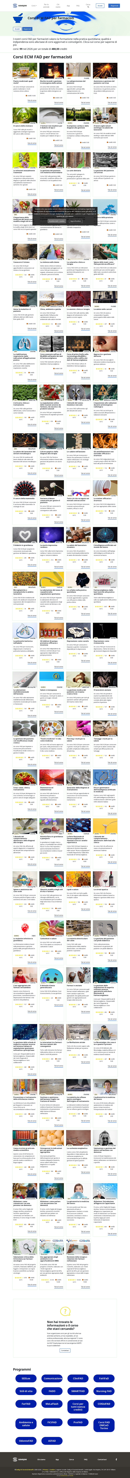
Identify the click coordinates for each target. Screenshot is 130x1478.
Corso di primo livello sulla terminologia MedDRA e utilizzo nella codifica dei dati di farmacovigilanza (77, 357)
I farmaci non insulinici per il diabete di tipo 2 (51, 127)
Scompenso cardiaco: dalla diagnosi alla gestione (78, 127)
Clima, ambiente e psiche (50, 309)
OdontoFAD (26, 1440)
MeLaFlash (52, 1403)
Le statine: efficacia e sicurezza (102, 499)
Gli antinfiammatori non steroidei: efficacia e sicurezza (104, 454)
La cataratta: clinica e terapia (76, 263)
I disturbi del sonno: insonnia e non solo (75, 404)
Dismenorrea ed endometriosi (46, 789)
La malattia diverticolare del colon (77, 940)
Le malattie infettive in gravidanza (23, 940)
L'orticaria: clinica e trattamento (21, 404)
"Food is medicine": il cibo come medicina (50, 740)
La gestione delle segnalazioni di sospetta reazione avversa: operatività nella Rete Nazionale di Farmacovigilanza (104, 990)
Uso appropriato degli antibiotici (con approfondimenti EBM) (49, 1259)
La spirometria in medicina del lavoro (78, 1202)
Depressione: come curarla (78, 641)
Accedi (100, 6)
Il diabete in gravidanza (23, 545)
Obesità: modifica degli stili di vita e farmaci (51, 890)
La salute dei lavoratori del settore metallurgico (24, 453)
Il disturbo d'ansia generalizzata (47, 986)
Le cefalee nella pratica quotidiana (76, 591)
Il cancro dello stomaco (23, 126)
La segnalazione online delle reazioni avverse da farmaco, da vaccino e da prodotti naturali (50, 406)
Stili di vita (26, 1391)
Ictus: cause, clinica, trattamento (21, 789)
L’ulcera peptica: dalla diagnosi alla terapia (49, 453)
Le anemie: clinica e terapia (78, 309)
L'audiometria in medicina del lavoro (104, 1098)
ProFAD (78, 1422)
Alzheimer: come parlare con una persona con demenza (50, 1203)
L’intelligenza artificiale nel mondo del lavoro (105, 546)
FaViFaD (104, 1378)
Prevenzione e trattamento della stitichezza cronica (24, 1098)
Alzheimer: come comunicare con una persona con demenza (22, 1203)
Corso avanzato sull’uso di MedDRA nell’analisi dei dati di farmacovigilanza (51, 356)
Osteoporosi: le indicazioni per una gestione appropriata (51, 1150)
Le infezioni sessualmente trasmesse (24, 172)
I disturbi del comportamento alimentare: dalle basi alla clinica (104, 839)
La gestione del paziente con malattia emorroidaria (51, 172)
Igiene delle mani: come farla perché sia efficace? (104, 263)
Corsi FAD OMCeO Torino (104, 1425)
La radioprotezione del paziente (76, 82)
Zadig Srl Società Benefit (25, 1470)
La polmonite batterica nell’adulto (22, 642)
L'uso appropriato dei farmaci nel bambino (22, 986)
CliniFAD (78, 1378)
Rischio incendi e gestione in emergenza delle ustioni (51, 82)
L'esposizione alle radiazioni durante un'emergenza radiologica (105, 405)
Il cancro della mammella (23, 498)
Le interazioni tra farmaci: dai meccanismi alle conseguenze (51, 1044)
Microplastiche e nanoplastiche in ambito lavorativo (23, 592)
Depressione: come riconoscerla (101, 642)
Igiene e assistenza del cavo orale (22, 890)
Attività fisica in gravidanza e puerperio (51, 837)
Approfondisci (75, 221)
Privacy (45, 1470)
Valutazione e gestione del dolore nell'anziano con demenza (105, 1150)
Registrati (114, 6)
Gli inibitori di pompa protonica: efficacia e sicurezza (49, 643)
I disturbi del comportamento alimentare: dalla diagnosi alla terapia (24, 839)
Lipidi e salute (72, 889)
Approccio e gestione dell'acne (102, 355)
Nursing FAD (104, 1391)
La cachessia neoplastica (77, 1148)
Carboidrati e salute (48, 939)
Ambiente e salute (26, 1424)
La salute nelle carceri (103, 309)
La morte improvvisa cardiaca (48, 546)
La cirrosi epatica (101, 889)
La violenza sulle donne (49, 262)
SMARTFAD (78, 1391)
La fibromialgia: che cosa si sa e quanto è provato (105, 1043)
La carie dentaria (74, 171)
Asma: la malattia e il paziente (22, 310)
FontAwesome (64, 1475)
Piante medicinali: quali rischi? (23, 82)
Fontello (71, 1475)
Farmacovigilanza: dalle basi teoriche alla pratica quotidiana (104, 592)
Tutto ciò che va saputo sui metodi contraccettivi (78, 499)
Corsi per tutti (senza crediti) (78, 1406)
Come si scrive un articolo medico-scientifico (23, 1149)
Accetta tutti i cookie (56, 221)
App (68, 6)
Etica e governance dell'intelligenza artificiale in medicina (105, 790)
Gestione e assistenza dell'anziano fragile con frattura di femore (49, 1099)
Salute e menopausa (48, 690)
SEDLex (26, 1378)
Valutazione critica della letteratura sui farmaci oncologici (23, 1259)
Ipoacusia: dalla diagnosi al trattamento (78, 789)
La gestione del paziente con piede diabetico (104, 940)
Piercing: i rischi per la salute (76, 740)
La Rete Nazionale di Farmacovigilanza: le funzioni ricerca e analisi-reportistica (77, 839)
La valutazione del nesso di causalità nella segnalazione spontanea (51, 592)
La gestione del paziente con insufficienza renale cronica (23, 741)
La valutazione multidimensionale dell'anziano (21, 692)
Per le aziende (46, 5)
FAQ (77, 6)
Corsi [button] (34, 6)
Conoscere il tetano (21, 262)
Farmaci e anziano (74, 986)
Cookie (52, 1470)
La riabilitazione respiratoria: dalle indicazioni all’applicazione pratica (24, 357)
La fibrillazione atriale (76, 1042)
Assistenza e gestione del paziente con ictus (104, 82)
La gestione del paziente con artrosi (104, 172)
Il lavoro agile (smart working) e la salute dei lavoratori (103, 128)
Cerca (88, 4)
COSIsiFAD (104, 1403)
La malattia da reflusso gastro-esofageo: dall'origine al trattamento (78, 1099)
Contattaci (65, 1350)
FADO (52, 1391)
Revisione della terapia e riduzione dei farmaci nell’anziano (77, 1259)
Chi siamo (58, 5)
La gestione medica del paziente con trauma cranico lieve (76, 692)
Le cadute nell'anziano (76, 452)
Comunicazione (53, 1378)
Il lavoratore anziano (102, 690)
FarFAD (26, 1403)
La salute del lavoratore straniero (77, 546)
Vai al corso (32, 100)
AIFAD (52, 1440)
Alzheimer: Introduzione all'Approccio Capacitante (104, 1202)
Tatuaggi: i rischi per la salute (103, 740)
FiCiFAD (52, 1422)
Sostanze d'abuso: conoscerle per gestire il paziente (50, 500)
